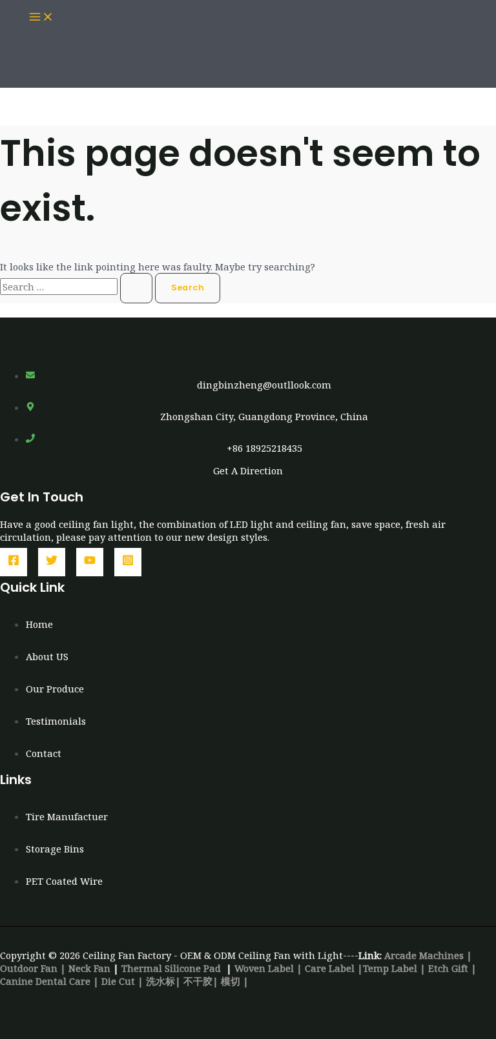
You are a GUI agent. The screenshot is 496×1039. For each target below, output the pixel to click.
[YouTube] (89, 562)
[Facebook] (13, 562)
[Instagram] (127, 562)
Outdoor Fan (28, 968)
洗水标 (160, 980)
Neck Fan (89, 968)
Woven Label (264, 968)
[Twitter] (51, 562)
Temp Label (390, 968)
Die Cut (118, 980)
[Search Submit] (136, 288)
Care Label (330, 968)
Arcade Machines (425, 955)
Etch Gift (448, 968)
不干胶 (197, 980)
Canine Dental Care (45, 980)
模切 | (235, 980)
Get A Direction (248, 470)
